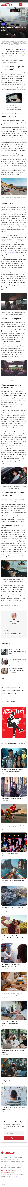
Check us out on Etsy (12, 1176)
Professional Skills (20, 698)
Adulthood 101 (5, 684)
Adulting (7, 633)
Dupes (8, 690)
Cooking (14, 687)
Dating (3, 690)
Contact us (4, 1170)
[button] (24, 4)
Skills (20, 633)
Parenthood (11, 698)
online (3, 165)
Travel (8, 701)
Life (3, 24)
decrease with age (6, 503)
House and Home (5, 696)
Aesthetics (19, 684)
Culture (19, 687)
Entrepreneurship (16, 690)
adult (23, 49)
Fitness (3, 693)
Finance (23, 690)
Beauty (3, 687)
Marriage (21, 696)
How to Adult (14, 633)
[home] (7, 4)
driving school (11, 252)
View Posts (14, 623)
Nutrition (4, 698)
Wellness (13, 701)
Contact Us (20, 5)
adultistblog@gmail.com (8, 1172)
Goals (15, 693)
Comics (8, 687)
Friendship (9, 693)
